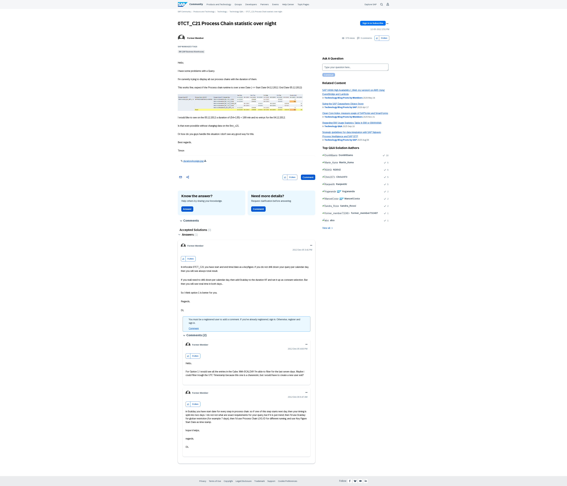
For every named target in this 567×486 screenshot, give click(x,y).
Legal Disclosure (244, 481)
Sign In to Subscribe (372, 23)
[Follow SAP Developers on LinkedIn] (366, 481)
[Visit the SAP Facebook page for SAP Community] (350, 481)
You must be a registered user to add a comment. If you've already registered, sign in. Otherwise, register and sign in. (244, 321)
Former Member (195, 38)
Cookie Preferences (287, 481)
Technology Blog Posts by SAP (340, 107)
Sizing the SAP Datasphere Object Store (343, 104)
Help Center (288, 4)
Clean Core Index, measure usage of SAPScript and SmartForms (355, 113)
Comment (308, 177)
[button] (377, 38)
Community (196, 4)
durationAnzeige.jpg (193, 161)
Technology (222, 12)
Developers (251, 4)
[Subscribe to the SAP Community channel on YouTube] (360, 481)
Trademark (259, 481)
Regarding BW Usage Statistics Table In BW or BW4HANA (351, 123)
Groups (238, 4)
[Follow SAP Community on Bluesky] (355, 481)
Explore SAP (371, 4)
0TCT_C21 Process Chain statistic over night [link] (264, 12)
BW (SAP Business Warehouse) (191, 52)
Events (275, 4)
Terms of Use (215, 481)
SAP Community (184, 12)
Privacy (202, 481)
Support (271, 481)
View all (326, 228)
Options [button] (387, 23)
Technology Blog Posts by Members (343, 98)
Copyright (228, 481)
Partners (264, 4)
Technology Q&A (236, 12)
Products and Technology (219, 4)
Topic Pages (303, 4)
